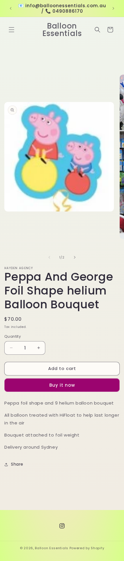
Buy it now (62, 385)
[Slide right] (74, 257)
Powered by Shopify (86, 548)
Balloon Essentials (51, 548)
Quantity (12, 336)
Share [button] (17, 464)
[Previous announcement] (10, 8)
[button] (11, 29)
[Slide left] (49, 257)
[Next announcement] (113, 8)
